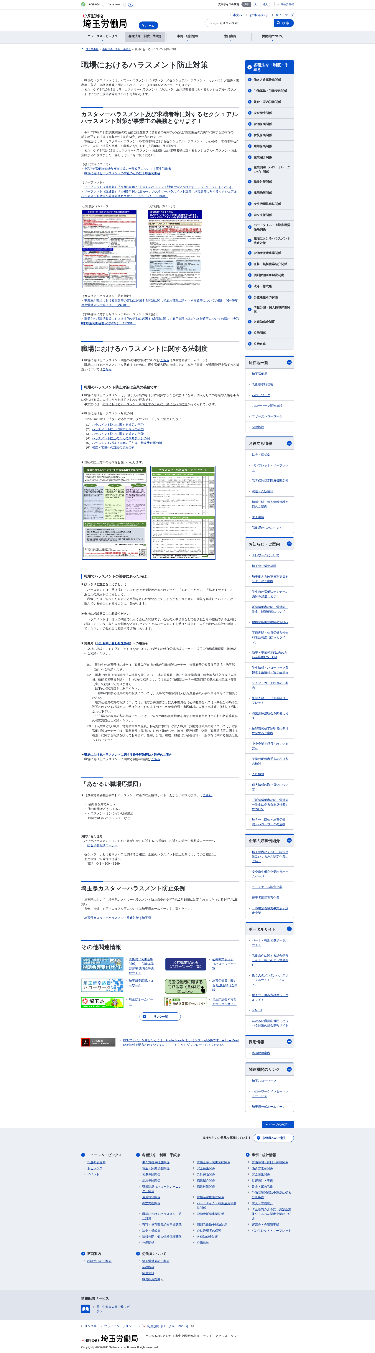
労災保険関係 (263, 135)
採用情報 (256, 1042)
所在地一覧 (258, 363)
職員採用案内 (261, 1053)
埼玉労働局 (259, 374)
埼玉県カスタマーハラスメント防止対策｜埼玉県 (117, 918)
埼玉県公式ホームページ (268, 1106)
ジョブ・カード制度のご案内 (270, 685)
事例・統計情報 (264, 1155)
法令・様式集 (263, 286)
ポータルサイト (262, 929)
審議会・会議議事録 (265, 1224)
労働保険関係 (263, 124)
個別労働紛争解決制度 (269, 275)
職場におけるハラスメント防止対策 (272, 241)
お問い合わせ (259, 14)
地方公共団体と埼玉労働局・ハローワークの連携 (268, 822)
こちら (164, 360)
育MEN (257, 1010)
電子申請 (258, 517)
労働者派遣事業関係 (267, 253)
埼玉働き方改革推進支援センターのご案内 (270, 579)
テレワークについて (265, 555)
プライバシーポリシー (119, 1326)
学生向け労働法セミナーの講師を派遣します (270, 594)
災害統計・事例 (262, 1180)
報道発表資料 (96, 1162)
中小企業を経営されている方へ (270, 746)
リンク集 (90, 1326)
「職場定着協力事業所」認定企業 (270, 910)
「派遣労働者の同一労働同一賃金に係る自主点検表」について (270, 804)
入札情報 (258, 774)
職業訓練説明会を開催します (270, 716)
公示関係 (260, 333)
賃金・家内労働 (262, 1186)
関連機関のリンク (264, 1069)
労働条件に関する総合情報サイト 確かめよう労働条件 (270, 960)
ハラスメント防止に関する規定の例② (118, 429)
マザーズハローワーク (267, 416)
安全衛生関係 (263, 113)
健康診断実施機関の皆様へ (270, 622)
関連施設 (258, 427)
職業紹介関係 (263, 157)
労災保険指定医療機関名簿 (270, 480)
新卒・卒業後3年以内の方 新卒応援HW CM (271, 655)
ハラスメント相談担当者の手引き (115, 443)
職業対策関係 (263, 181)
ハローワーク (261, 395)
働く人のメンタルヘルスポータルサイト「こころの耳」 (270, 980)
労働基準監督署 (262, 384)
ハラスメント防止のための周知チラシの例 (121, 438)
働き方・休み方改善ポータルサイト (270, 997)
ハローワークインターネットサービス (270, 1094)
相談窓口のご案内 (99, 1261)
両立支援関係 (263, 215)
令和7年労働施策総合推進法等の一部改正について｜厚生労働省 (127, 168)
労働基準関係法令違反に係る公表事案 (271, 1195)
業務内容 (148, 1267)
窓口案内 (94, 1254)
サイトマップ (285, 14)
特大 (265, 4)
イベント (93, 1174)
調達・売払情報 (262, 491)
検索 (286, 23)
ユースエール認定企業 (267, 887)
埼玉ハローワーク (264, 1081)
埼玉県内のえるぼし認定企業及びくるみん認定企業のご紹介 (270, 856)
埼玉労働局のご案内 (155, 1261)
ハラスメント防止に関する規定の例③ (118, 433)
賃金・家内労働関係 (267, 102)
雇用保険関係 (263, 146)
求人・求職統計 (262, 1203)
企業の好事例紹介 (264, 841)
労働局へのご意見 (274, 1138)
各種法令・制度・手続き (271, 67)
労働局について (154, 1254)
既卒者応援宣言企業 (265, 897)
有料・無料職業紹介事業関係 (162, 1224)
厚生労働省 (287, 4)
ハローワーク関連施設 (267, 405)
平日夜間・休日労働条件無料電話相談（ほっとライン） (270, 637)
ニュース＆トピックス (104, 1155)
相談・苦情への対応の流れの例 (113, 447)
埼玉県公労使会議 (264, 566)
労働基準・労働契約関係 (270, 90)
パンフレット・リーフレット (270, 468)
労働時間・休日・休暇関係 (270, 1162)
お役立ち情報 (260, 443)
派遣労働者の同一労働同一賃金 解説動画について (270, 609)
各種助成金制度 (264, 321)
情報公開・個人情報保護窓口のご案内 (270, 504)
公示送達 (260, 344)
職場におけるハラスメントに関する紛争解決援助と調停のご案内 (128, 754)
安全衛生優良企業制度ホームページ (270, 874)
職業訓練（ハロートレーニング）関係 (272, 169)
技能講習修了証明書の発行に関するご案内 (270, 731)
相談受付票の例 (151, 443)
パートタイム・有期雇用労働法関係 (272, 227)
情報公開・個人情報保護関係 (272, 309)
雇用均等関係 (263, 192)
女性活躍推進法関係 (267, 204)
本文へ (237, 14)
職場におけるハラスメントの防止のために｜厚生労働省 (122, 173)
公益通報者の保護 (266, 297)
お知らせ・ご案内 (264, 544)
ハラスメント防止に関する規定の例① (118, 424)
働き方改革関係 (262, 1168)
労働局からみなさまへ (267, 527)
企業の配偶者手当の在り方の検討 (270, 761)
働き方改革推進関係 (267, 79)
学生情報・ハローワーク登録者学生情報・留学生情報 (270, 670)
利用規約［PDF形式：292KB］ (168, 1326)
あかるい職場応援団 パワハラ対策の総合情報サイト (270, 1023)
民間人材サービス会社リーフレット (270, 700)
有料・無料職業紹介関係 (270, 264)
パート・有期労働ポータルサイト (270, 943)
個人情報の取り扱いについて (270, 787)
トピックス (94, 1168)
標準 (246, 4)
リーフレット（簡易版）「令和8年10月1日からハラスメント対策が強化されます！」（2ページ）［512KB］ (158, 187)
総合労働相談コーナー (102, 845)
